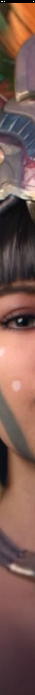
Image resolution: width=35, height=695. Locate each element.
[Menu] (28, 1)
